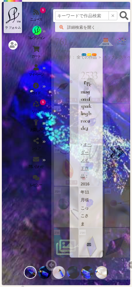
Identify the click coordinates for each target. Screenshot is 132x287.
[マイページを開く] (37, 72)
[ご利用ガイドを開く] (37, 90)
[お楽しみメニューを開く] (37, 127)
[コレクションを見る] (37, 35)
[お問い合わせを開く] (37, 164)
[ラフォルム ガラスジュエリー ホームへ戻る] (13, 16)
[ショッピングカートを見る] (37, 53)
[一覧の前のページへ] (51, 265)
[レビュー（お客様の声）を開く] (37, 182)
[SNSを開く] (37, 145)
